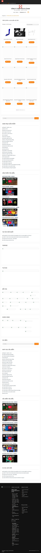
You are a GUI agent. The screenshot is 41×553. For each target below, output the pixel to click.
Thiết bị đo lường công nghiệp (8, 159)
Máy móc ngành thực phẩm (7, 153)
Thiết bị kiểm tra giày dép (7, 163)
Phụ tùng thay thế (6, 156)
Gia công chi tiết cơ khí (7, 371)
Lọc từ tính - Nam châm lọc (7, 133)
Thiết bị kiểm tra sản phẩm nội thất (9, 166)
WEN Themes (37, 550)
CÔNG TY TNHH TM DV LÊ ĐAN (20, 8)
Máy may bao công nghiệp (7, 152)
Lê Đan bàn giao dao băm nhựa (8, 240)
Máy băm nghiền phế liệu (7, 138)
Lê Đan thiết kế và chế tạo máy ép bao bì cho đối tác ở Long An (13, 477)
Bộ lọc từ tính (5, 128)
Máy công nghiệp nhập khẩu (8, 141)
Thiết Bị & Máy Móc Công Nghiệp (8, 158)
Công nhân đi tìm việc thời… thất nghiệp (10, 238)
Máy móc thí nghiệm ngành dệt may (9, 155)
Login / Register (15, 12)
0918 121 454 (4, 3)
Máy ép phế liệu (6, 149)
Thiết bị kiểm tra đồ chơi (7, 161)
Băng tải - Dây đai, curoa (7, 127)
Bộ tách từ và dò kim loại (7, 130)
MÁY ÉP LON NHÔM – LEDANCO (7, 186)
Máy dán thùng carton (7, 144)
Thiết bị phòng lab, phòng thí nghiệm (9, 167)
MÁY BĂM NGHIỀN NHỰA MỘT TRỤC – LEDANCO (10, 207)
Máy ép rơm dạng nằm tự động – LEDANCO (9, 401)
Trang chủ (3, 15)
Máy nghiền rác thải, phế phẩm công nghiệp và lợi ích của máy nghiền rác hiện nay (17, 235)
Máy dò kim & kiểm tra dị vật (8, 145)
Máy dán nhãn (5, 142)
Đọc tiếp (8, 42)
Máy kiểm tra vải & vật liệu (7, 150)
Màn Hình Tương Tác (6, 136)
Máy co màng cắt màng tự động (8, 139)
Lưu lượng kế (5, 135)
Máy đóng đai (5, 147)
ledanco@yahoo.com (12, 3)
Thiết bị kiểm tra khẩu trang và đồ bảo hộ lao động (11, 164)
